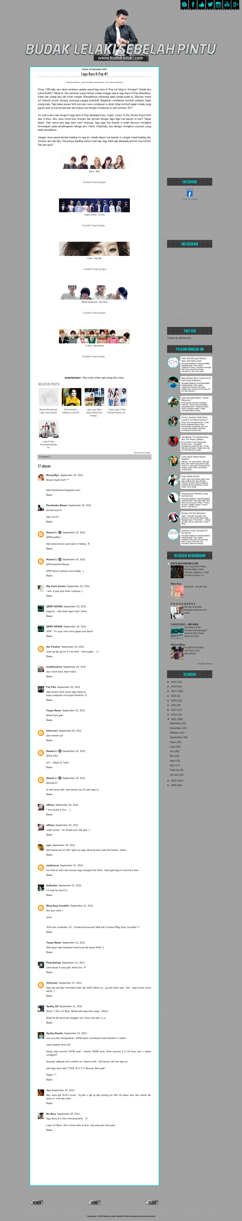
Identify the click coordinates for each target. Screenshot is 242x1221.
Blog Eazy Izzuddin (57, 905)
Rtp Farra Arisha (56, 586)
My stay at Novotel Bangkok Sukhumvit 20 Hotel (195, 610)
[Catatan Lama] (152, 1203)
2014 (174, 705)
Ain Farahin (53, 646)
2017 (174, 691)
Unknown (52, 730)
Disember (175, 723)
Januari (174, 774)
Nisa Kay (176, 583)
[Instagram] (218, 9)
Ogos (173, 742)
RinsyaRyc (52, 475)
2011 (174, 719)
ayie (48, 845)
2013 (174, 710)
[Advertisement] (189, 119)
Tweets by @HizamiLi (179, 338)
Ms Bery (51, 1114)
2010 (174, 780)
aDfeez (50, 805)
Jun (172, 751)
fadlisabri (52, 885)
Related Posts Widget (142, 453)
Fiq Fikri (51, 687)
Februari (175, 770)
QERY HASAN (54, 606)
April (173, 760)
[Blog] (184, 9)
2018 (174, 686)
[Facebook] (193, 9)
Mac (172, 765)
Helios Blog (178, 644)
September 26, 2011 (68, 1114)
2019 (174, 682)
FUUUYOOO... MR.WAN (184, 624)
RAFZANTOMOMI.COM (184, 563)
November (176, 728)
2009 (174, 785)
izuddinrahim (54, 667)
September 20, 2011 (71, 475)
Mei (172, 756)
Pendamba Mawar (56, 505)
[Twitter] (210, 9)
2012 (174, 714)
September (176, 737)
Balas (49, 495)
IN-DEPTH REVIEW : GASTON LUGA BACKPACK (194, 650)
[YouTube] (227, 9)
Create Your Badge (190, 199)
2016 (174, 696)
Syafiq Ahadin (54, 1033)
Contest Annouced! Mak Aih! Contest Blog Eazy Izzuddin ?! (106, 927)
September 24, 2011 (63, 1090)
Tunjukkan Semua (204, 664)
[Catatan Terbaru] (37, 1203)
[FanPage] (201, 9)
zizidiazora (52, 865)
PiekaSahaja (53, 962)
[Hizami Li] (190, 195)
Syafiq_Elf (52, 1006)
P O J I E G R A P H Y (183, 604)
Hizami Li (51, 532)
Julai (173, 746)
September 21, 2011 (71, 865)
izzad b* (53, 783)
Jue (48, 1090)
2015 (174, 700)
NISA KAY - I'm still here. (195, 586)
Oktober (175, 732)
